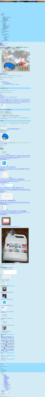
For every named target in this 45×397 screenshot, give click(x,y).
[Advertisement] (22, 7)
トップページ (4, 374)
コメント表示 (7, 389)
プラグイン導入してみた (7, 386)
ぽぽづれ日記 (4, 375)
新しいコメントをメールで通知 (5, 279)
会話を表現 (7, 388)
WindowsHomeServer (6, 382)
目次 (0, 79)
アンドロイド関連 (5, 383)
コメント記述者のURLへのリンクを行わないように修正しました (11, 84)
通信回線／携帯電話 (6, 377)
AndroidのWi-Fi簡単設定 (7, 384)
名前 (0, 275)
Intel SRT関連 (5, 379)
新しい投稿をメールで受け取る (5, 280)
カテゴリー (2, 357)
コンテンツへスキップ (3, 0)
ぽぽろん (1, 141)
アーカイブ (2, 360)
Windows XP (5, 381)
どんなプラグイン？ (4, 81)
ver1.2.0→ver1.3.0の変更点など (5, 82)
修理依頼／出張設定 (6, 378)
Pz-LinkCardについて (4, 370)
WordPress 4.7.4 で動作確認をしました (7, 83)
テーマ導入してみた (6, 385)
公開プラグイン (6, 387)
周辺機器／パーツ (6, 376)
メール (1, 276)
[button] (8, 130)
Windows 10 (5, 380)
